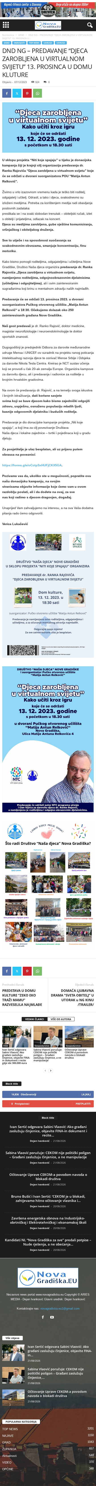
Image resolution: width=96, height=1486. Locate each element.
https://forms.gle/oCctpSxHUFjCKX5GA (32, 465)
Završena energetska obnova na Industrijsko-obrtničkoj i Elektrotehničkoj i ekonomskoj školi (48, 1220)
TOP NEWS (34, 42)
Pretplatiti (83, 1103)
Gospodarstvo (42, 1045)
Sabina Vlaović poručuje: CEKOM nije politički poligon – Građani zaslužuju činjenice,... (56, 1373)
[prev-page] (45, 1070)
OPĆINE (7, 1469)
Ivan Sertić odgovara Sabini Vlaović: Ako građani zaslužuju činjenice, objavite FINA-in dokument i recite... (48, 1130)
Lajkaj (86, 1094)
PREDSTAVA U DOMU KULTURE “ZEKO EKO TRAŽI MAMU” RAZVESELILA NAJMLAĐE (22, 997)
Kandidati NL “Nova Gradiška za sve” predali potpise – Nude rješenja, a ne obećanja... (48, 1242)
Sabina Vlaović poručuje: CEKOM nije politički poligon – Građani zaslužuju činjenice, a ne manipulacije (47, 1055)
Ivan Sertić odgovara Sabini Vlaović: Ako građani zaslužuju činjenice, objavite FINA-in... (60, 1350)
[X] (17, 93)
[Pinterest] (27, 93)
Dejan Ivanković (40, 1140)
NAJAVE (8, 1435)
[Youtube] (52, 1317)
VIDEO (6, 1462)
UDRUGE (48, 42)
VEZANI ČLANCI (34, 1019)
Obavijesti (19, 42)
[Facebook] (6, 93)
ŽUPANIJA (9, 1449)
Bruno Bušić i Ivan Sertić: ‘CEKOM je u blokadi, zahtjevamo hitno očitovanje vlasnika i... (48, 1198)
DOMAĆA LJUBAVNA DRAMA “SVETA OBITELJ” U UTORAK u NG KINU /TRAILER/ (72, 997)
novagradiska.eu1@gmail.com (59, 1308)
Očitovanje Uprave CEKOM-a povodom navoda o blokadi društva (76, 1053)
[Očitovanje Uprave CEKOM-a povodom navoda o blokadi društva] (79, 1036)
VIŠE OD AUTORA (61, 1019)
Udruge (60, 42)
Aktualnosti (9, 1456)
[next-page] (50, 1070)
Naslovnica (8, 34)
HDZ (5, 1045)
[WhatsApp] (37, 93)
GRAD (21, 34)
